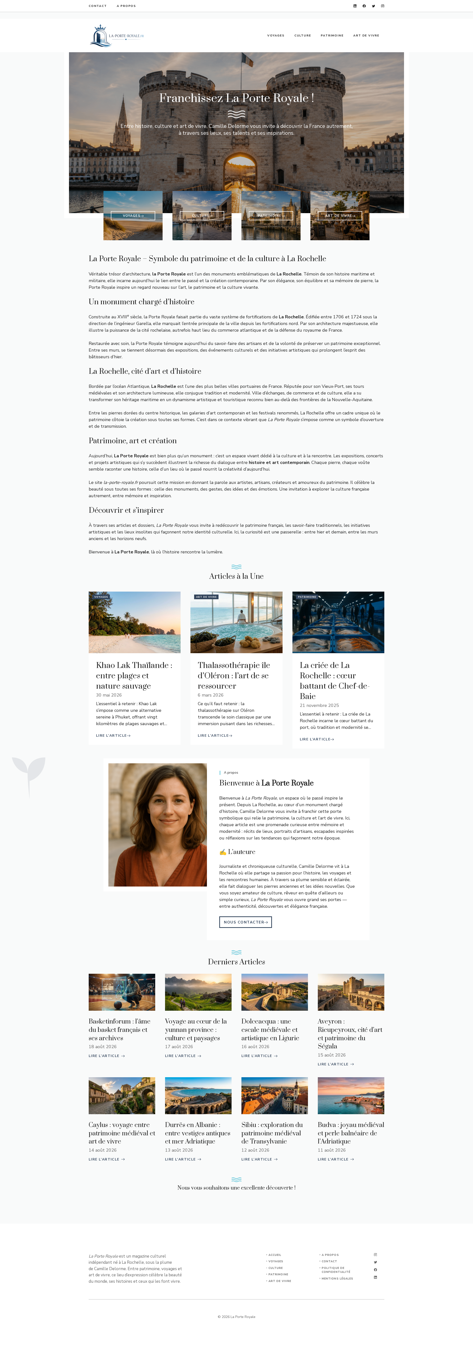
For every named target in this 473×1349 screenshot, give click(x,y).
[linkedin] (355, 6)
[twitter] (373, 6)
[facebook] (364, 6)
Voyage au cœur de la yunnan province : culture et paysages (196, 1030)
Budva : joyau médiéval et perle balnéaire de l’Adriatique (351, 1133)
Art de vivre (366, 35)
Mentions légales (338, 1279)
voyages (276, 1261)
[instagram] (382, 6)
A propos (126, 6)
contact (330, 1261)
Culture (302, 35)
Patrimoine (332, 35)
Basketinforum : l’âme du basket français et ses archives (120, 1030)
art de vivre (280, 1281)
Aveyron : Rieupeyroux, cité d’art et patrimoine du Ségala (350, 1034)
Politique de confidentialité (336, 1270)
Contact (98, 6)
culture (276, 1268)
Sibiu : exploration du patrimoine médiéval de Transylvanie (272, 1133)
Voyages (276, 35)
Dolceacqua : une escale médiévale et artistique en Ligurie (270, 1030)
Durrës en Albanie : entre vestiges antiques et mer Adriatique (197, 1133)
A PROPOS (330, 1255)
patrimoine (278, 1274)
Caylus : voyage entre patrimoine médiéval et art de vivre (122, 1133)
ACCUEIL (275, 1255)
